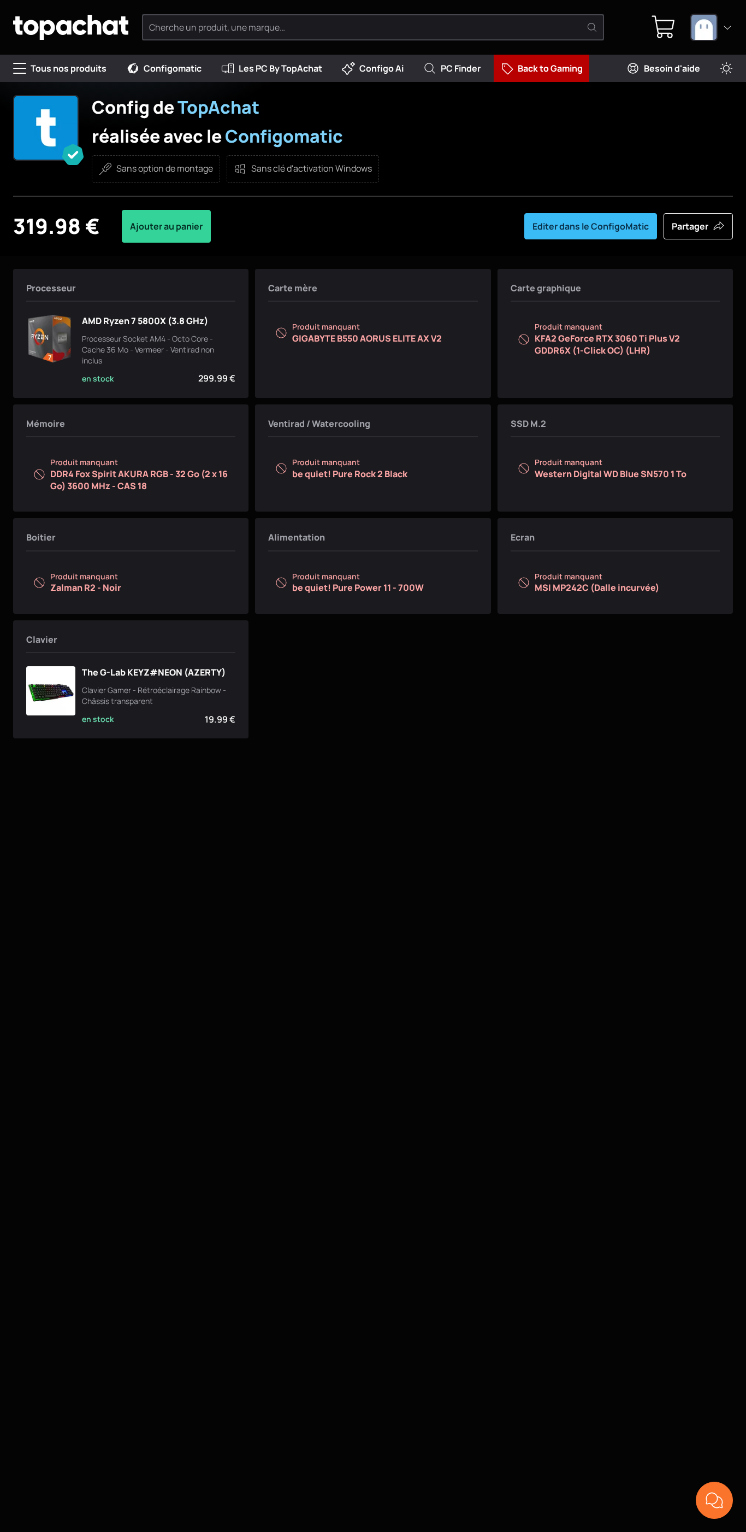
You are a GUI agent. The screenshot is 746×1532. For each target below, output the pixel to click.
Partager (690, 226)
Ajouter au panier (166, 226)
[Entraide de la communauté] (714, 1500)
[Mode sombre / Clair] (726, 68)
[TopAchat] (70, 27)
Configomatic (173, 68)
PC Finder (461, 68)
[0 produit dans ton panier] (663, 27)
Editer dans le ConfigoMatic (590, 226)
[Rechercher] (592, 27)
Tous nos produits (68, 68)
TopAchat (218, 107)
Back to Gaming (550, 68)
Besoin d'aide (672, 68)
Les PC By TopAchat (280, 68)
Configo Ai (381, 68)
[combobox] (711, 27)
